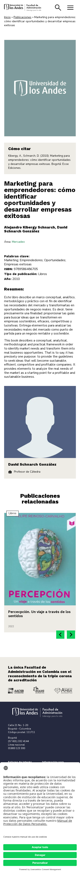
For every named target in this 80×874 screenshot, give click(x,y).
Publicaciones (22, 17)
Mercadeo (18, 242)
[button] (60, 634)
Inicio (7, 17)
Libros (42, 274)
